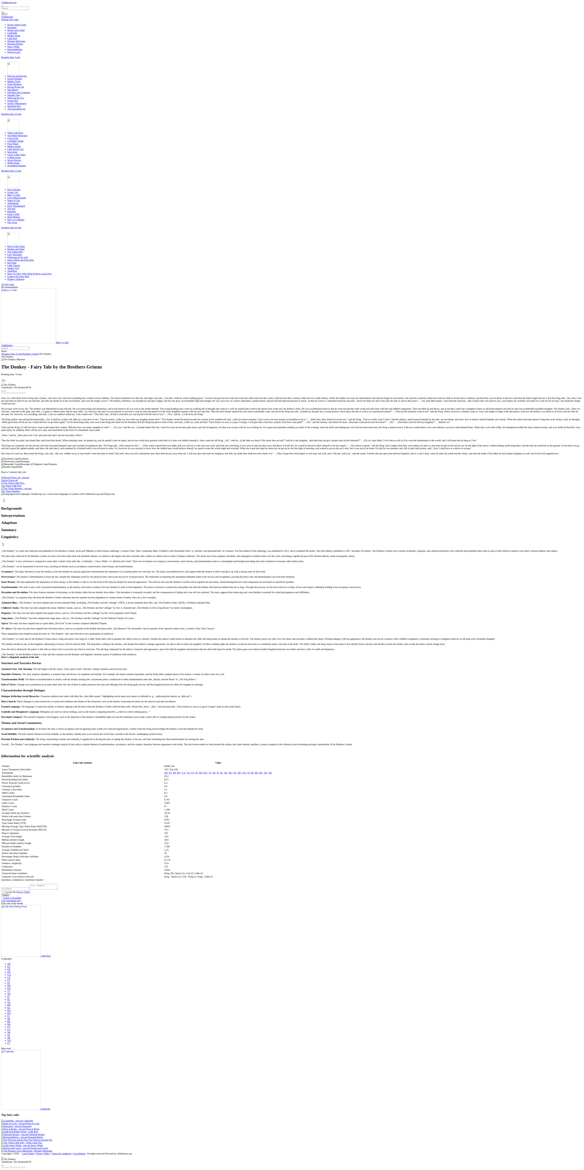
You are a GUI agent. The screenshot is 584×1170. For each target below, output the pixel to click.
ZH (166, 773)
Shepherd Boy (14, 106)
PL (221, 773)
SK (265, 773)
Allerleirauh (13, 203)
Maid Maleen (13, 217)
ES (170, 773)
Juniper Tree (13, 268)
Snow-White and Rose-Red (20, 260)
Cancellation (79, 1153)
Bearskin (11, 211)
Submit (5, 895)
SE (252, 773)
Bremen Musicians (16, 41)
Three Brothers (14, 84)
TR (214, 773)
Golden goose (14, 157)
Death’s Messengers (16, 103)
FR (174, 773)
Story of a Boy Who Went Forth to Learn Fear (29, 273)
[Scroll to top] (2, 1157)
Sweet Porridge (14, 78)
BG (261, 773)
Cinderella (12, 33)
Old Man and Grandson (18, 92)
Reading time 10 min (12, 354)
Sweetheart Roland (16, 165)
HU (239, 773)
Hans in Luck (13, 52)
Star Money (13, 89)
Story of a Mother (15, 219)
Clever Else (12, 138)
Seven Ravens (14, 160)
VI (210, 773)
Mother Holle (13, 35)
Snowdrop (12, 152)
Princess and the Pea (17, 76)
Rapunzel (11, 27)
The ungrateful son (16, 109)
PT (192, 773)
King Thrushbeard (16, 206)
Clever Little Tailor (16, 154)
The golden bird (15, 252)
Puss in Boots (13, 189)
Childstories (7, 345)
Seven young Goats (16, 24)
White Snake (13, 163)
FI (248, 773)
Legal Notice (28, 1153)
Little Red (12, 38)
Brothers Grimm (30, 354)
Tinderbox (12, 271)
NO (270, 773)
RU (179, 773)
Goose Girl (12, 192)
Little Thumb (13, 265)
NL (226, 773)
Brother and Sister (16, 249)
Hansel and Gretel (16, 30)
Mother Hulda (14, 146)
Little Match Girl (15, 149)
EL (234, 773)
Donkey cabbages (15, 279)
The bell (11, 208)
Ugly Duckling (14, 254)
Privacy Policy (23, 892)
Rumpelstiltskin (14, 49)
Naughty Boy (13, 95)
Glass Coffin (13, 214)
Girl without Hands (16, 197)
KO (205, 773)
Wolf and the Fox (15, 98)
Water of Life (13, 200)
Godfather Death (15, 141)
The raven (12, 222)
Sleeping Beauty (15, 44)
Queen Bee (12, 100)
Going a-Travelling (12, 898)
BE (256, 773)
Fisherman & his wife (17, 257)
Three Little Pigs (15, 133)
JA (196, 773)
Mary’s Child (13, 195)
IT (218, 773)
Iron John (11, 262)
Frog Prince (13, 143)
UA (184, 773)
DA (244, 773)
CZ (188, 773)
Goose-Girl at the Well (18, 276)
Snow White (13, 46)
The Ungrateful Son (10, 900)
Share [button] (4, 351)
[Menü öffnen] (2, 6)
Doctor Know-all (15, 87)
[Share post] (2, 1165)
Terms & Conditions (61, 1153)
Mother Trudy (14, 81)
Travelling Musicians (17, 135)
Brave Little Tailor (16, 246)
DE (200, 773)
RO (230, 773)
